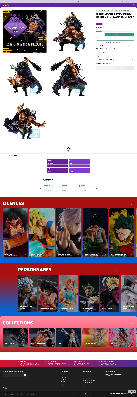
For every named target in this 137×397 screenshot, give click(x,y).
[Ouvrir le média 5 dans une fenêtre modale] (25, 121)
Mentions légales (49, 394)
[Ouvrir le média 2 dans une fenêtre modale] (70, 31)
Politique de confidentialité (15, 394)
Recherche (85, 374)
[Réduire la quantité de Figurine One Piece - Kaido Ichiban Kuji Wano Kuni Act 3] (97, 34)
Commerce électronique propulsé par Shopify (30, 392)
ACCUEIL (62, 374)
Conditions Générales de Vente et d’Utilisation (90, 376)
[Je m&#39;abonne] (25, 375)
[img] (69, 180)
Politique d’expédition (30, 394)
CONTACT (63, 386)
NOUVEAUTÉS (63, 377)
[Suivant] (78, 1)
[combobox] (121, 1)
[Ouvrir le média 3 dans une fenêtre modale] (25, 76)
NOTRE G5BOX (64, 376)
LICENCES (63, 381)
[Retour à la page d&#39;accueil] (96, 10)
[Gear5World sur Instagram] (6, 388)
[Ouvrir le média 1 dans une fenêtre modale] (25, 31)
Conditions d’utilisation (22, 394)
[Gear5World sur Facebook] (3, 388)
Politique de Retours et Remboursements (92, 384)
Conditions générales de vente (42, 394)
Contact (85, 385)
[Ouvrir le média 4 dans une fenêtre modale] (70, 76)
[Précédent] (52, 1)
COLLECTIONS (64, 379)
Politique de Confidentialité (89, 380)
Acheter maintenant (115, 38)
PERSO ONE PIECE (64, 383)
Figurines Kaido (102, 10)
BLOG (62, 384)
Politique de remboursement (7, 394)
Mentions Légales (87, 378)
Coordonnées (35, 394)
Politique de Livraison (87, 382)
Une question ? (131, 45)
